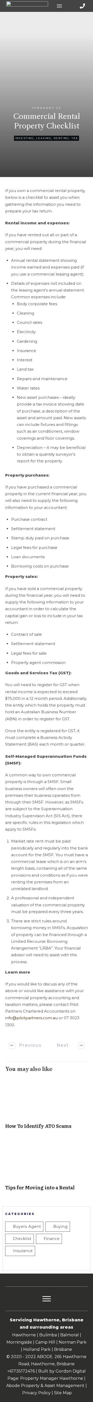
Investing (24, 138)
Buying (60, 1226)
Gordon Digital (71, 1371)
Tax (75, 138)
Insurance (23, 1250)
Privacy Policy (36, 1392)
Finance (52, 1238)
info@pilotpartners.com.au (31, 1017)
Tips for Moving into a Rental (46, 1168)
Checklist (22, 1238)
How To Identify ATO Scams (46, 1106)
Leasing (43, 138)
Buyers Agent (27, 1226)
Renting (61, 138)
